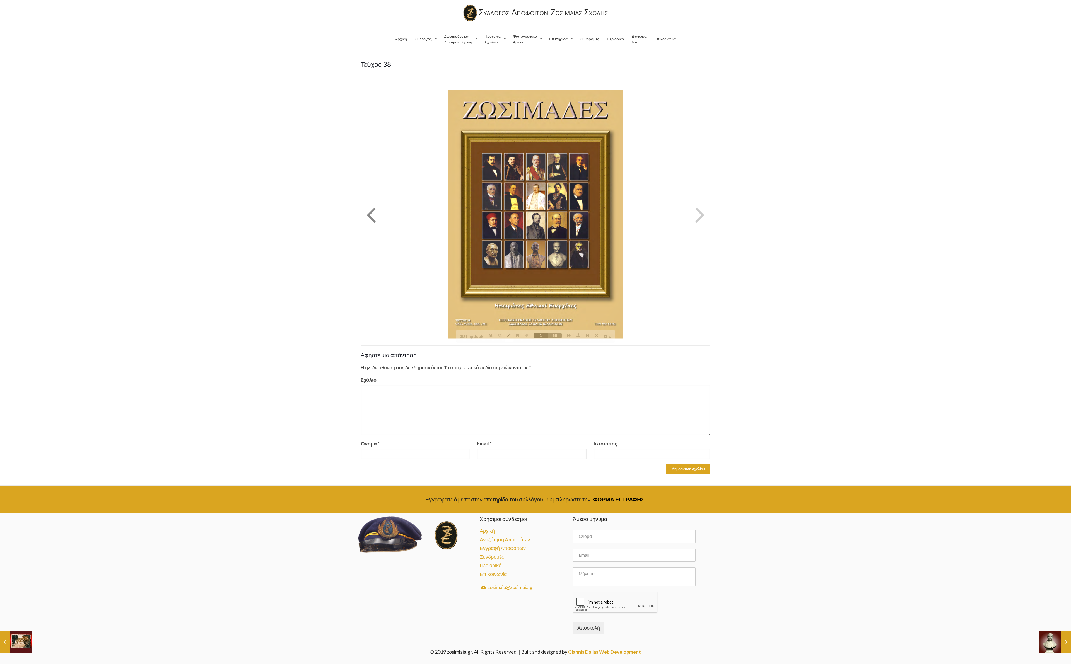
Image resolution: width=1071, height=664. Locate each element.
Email (484, 443)
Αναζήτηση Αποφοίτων (505, 539)
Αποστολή (588, 628)
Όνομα (370, 443)
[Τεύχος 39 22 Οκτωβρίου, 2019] (16, 642)
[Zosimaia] (535, 13)
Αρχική (487, 531)
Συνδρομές (492, 557)
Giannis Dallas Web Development (604, 652)
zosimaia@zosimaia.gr (510, 587)
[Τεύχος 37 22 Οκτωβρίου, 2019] (1055, 642)
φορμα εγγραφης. (619, 499)
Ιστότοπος (605, 443)
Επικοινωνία (493, 574)
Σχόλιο (369, 380)
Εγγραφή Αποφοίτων (503, 548)
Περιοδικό (490, 565)
